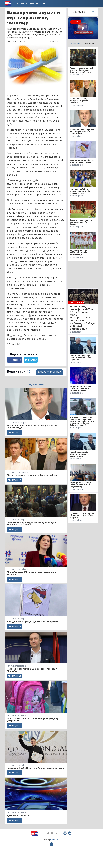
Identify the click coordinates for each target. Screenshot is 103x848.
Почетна (17, 3)
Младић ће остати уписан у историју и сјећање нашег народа (32, 426)
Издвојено (76, 43)
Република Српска (36, 384)
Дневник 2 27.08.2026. (18, 815)
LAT (44, 3)
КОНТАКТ (38, 3)
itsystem (54, 840)
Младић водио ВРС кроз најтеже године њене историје (31, 573)
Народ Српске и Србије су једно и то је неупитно (32, 621)
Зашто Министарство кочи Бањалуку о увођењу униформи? (32, 719)
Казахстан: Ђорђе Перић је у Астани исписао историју (35, 768)
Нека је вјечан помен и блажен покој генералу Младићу (32, 670)
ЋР (49, 3)
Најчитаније (89, 43)
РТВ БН (31, 3)
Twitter (33, 359)
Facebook (16, 359)
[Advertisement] (83, 274)
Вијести (24, 3)
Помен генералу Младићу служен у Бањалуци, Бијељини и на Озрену (31, 523)
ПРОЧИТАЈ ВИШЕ (14, 432)
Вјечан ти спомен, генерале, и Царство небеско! (32, 475)
